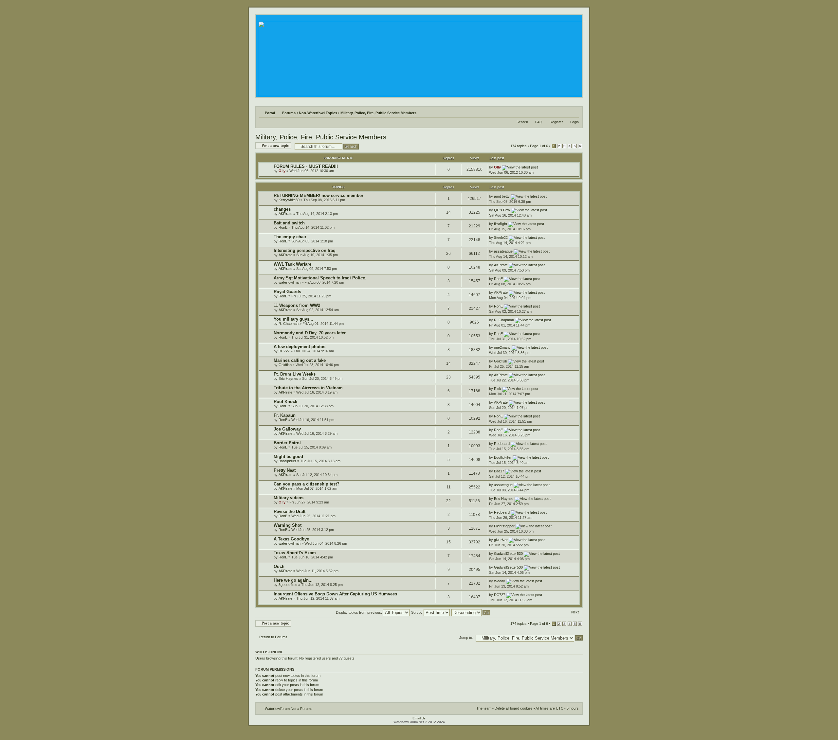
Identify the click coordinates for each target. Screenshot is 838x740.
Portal (270, 113)
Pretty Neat (285, 470)
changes (282, 209)
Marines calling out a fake (300, 360)
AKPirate (285, 214)
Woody (499, 581)
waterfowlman (290, 282)
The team (483, 708)
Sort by (417, 612)
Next (575, 612)
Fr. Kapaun (285, 415)
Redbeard (502, 444)
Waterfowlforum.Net (280, 709)
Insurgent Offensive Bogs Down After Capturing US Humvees (335, 593)
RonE (283, 227)
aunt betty (502, 196)
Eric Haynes (288, 378)
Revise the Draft (289, 511)
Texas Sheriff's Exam (295, 552)
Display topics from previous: (359, 612)
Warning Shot (287, 525)
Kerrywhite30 (289, 200)
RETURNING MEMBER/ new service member (318, 195)
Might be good (288, 456)
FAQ (538, 122)
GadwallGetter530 (508, 553)
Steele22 (501, 237)
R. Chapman (289, 324)
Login (574, 122)
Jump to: (466, 638)
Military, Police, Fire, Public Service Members (378, 113)
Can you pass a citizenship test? (306, 484)
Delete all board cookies (514, 708)
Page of (539, 146)
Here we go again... (293, 580)
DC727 (284, 351)
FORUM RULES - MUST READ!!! (306, 166)
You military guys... (293, 319)
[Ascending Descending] (471, 612)
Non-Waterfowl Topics (318, 113)
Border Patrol (287, 442)
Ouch (279, 566)
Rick (497, 389)
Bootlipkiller (287, 461)
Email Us (419, 718)
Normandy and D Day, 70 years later (310, 332)
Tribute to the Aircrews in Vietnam (308, 387)
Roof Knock (285, 401)
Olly (282, 171)
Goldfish (285, 365)
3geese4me (288, 585)
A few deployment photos (299, 346)
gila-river (501, 540)
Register (556, 122)
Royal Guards (287, 291)
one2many (502, 347)
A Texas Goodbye (291, 539)
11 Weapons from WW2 (297, 305)
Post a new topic (275, 145)
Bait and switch (289, 222)
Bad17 (499, 471)
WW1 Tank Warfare (292, 264)
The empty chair (290, 236)
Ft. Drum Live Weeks (295, 374)
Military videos (288, 497)
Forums (289, 113)
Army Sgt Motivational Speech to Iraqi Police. (320, 277)
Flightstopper (504, 526)
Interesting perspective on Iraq (305, 250)
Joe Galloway (287, 429)
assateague (503, 251)
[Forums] (421, 57)
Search (522, 122)
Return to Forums (273, 637)
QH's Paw (502, 210)
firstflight (500, 224)
